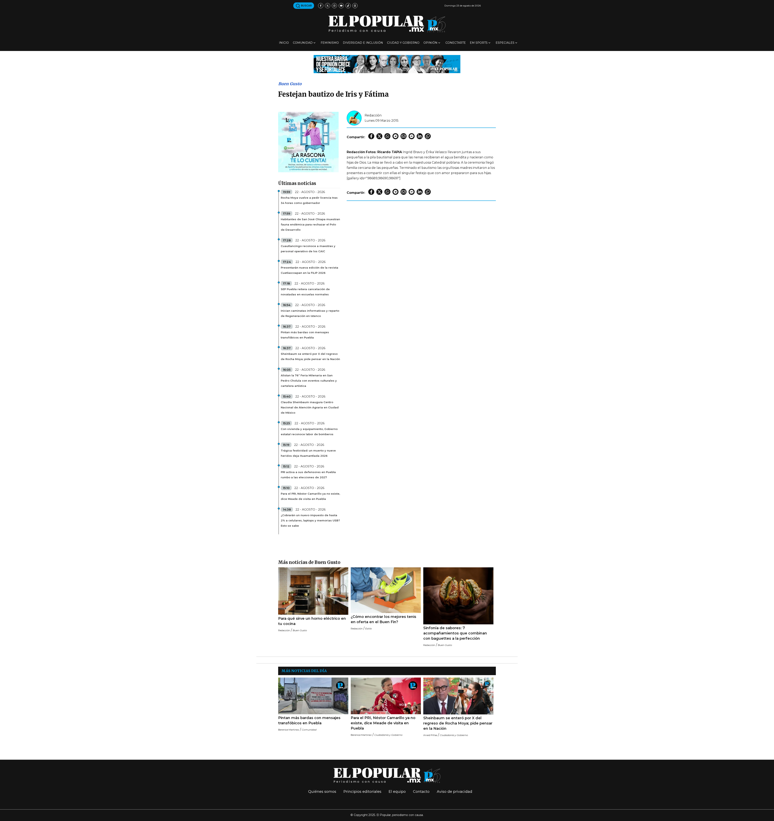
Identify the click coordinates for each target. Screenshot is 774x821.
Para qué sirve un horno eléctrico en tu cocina (312, 621)
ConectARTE (455, 43)
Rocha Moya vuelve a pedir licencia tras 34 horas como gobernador (309, 200)
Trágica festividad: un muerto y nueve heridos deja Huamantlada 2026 (308, 453)
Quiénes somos (322, 791)
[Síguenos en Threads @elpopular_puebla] (355, 5)
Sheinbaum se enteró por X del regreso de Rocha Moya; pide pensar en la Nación (310, 356)
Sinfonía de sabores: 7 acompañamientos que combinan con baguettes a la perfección (455, 633)
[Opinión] (387, 64)
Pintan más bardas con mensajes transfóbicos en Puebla (305, 335)
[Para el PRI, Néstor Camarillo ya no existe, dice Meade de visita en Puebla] (386, 696)
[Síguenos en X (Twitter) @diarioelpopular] (327, 5)
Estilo (368, 628)
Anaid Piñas (430, 735)
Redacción (373, 115)
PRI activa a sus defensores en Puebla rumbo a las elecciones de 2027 (308, 474)
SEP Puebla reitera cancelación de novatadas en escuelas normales (305, 292)
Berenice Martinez (288, 729)
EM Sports (479, 43)
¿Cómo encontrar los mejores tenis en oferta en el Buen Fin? (383, 619)
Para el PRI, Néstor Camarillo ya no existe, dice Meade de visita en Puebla (310, 496)
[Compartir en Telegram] (395, 136)
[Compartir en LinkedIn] (419, 136)
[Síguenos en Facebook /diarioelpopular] (320, 5)
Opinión (430, 43)
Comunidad (303, 43)
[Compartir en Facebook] (371, 136)
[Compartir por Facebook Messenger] (411, 136)
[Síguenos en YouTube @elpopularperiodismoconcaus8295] (341, 5)
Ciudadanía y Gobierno (388, 734)
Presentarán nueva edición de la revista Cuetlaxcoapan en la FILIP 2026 (309, 270)
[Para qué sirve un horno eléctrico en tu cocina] (313, 591)
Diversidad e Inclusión (363, 43)
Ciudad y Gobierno (403, 43)
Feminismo (330, 43)
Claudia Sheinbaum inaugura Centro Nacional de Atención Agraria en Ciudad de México (310, 407)
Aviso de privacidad (454, 791)
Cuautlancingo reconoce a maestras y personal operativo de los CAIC (308, 248)
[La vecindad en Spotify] (308, 142)
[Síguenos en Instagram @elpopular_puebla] (334, 5)
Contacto (421, 791)
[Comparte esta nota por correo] (403, 136)
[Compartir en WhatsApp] (387, 136)
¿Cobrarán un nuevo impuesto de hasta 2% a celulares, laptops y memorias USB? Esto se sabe (310, 520)
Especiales (505, 43)
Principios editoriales (362, 791)
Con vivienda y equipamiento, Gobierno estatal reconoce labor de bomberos (309, 431)
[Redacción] (354, 118)
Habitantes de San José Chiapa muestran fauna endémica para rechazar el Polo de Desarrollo (310, 224)
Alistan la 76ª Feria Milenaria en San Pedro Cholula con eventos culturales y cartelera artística (309, 380)
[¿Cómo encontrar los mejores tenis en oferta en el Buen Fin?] (386, 590)
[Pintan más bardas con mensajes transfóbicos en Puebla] (313, 696)
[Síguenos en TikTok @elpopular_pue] (348, 5)
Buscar (306, 5)
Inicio (284, 43)
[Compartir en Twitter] (379, 136)
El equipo (397, 791)
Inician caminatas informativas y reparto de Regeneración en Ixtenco (310, 313)
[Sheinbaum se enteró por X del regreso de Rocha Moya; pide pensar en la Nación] (458, 696)
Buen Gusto (290, 83)
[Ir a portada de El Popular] (387, 23)
